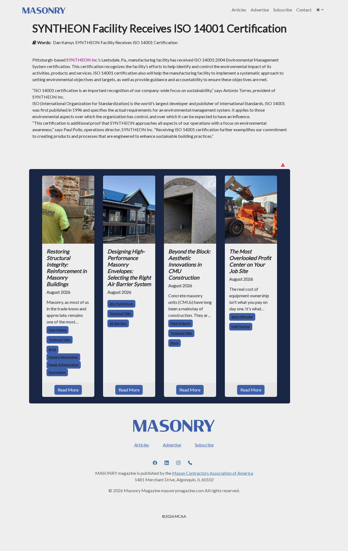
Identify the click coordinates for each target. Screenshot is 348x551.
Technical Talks (59, 340)
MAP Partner (240, 327)
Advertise (260, 9)
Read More (68, 389)
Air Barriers (118, 323)
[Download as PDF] (283, 165)
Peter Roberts (180, 323)
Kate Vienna (57, 330)
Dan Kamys (63, 42)
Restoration (57, 372)
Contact (304, 9)
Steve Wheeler (242, 317)
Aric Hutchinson (121, 304)
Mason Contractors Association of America (212, 473)
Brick (52, 349)
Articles (239, 9)
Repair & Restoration (64, 365)
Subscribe (282, 9)
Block (174, 343)
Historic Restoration (63, 357)
